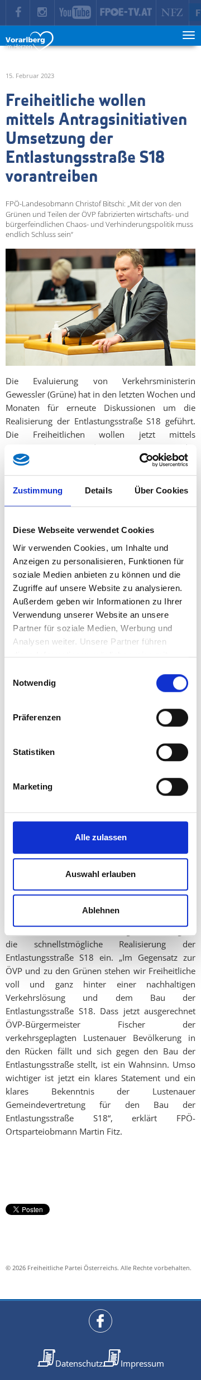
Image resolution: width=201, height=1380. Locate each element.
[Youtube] (76, 13)
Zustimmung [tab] (38, 490)
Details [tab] (98, 490)
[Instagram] (42, 13)
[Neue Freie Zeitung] (172, 13)
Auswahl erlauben (100, 874)
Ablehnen (100, 910)
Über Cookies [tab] (161, 490)
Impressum (142, 1363)
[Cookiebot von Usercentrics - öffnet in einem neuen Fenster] (141, 460)
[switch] (172, 718)
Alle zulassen (101, 837)
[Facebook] (18, 13)
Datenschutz (79, 1363)
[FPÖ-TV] (126, 13)
